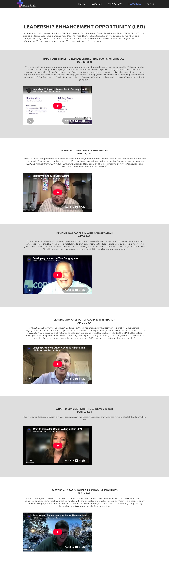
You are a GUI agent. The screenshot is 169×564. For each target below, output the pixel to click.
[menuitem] (81, 4)
